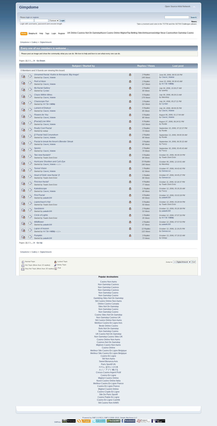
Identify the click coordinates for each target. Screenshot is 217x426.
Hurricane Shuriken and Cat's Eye (49, 161)
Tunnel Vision (40, 168)
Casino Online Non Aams (108, 339)
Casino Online (108, 347)
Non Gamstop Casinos (108, 284)
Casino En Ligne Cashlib (108, 400)
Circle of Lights (41, 215)
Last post (178, 66)
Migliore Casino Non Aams (108, 345)
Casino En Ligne (108, 356)
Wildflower (39, 222)
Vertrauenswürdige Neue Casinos (158, 33)
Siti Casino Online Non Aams (108, 301)
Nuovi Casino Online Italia (108, 381)
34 (34, 61)
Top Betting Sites (135, 33)
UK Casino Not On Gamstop (108, 334)
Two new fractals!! (42, 155)
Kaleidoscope (40, 188)
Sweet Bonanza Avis (108, 361)
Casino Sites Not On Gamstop (108, 315)
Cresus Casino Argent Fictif (108, 372)
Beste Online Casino (108, 326)
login (28, 17)
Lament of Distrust (42, 108)
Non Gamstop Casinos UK (108, 317)
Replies (141, 66)
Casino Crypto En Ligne (108, 392)
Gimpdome (28, 7)
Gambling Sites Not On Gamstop (108, 298)
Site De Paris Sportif (108, 394)
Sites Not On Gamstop (108, 306)
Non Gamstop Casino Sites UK (108, 336)
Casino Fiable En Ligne (108, 397)
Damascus (166, 171)
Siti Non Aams (108, 359)
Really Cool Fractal (43, 128)
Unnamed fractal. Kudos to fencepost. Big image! (56, 74)
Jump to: (169, 262)
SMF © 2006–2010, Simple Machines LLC (120, 418)
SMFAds (57, 422)
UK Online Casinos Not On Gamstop (84, 33)
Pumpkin (38, 235)
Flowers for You (41, 115)
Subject (76, 66)
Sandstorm (39, 208)
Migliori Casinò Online (108, 389)
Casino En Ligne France (108, 386)
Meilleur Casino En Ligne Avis (108, 323)
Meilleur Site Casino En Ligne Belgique (108, 350)
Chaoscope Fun (41, 101)
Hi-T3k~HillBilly (168, 84)
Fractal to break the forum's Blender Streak (53, 141)
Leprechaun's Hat (42, 202)
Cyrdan (46, 91)
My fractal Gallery (42, 88)
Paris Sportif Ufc (108, 364)
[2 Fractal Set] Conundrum (46, 135)
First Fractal (39, 195)
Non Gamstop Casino (184, 33)
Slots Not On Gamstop (108, 328)
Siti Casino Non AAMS (108, 403)
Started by (89, 66)
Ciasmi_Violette (49, 77)
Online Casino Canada (108, 304)
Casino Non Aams (108, 282)
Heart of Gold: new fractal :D (47, 175)
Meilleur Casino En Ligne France (108, 383)
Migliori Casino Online (108, 378)
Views (151, 66)
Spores (37, 148)
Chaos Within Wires (43, 95)
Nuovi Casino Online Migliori (114, 33)
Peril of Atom (40, 81)
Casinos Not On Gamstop (108, 342)
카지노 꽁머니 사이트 (108, 367)
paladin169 (47, 198)
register (36, 17)
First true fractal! (41, 182)
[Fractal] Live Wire (42, 121)
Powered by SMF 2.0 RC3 (92, 418)
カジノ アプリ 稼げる (108, 370)
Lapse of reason (41, 228)
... (32, 61)
